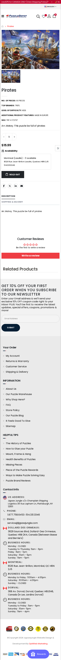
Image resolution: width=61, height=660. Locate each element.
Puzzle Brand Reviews (18, 480)
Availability (11, 150)
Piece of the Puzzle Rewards (22, 470)
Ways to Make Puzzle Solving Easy (25, 475)
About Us (11, 389)
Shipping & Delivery (17, 372)
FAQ (8, 405)
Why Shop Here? (15, 399)
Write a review (31, 255)
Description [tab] (8, 196)
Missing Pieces (14, 464)
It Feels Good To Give (18, 421)
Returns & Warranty (17, 361)
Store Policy (13, 410)
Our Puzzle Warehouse (19, 394)
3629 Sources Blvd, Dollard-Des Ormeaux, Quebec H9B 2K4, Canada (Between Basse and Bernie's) (32, 535)
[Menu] (2, 16)
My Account (13, 356)
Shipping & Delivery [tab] (12, 201)
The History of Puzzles (18, 443)
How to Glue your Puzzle (19, 448)
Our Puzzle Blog (15, 415)
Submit (11, 327)
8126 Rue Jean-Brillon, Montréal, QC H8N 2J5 (31, 567)
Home (2, 26)
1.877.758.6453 (15, 514)
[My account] (49, 16)
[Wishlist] (43, 16)
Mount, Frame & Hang (18, 454)
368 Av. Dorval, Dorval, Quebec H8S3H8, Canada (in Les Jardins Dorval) (31, 593)
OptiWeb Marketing (38, 643)
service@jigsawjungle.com (22, 523)
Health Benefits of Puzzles (21, 459)
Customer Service (16, 366)
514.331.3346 (33, 514)
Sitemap (11, 426)
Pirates (8, 90)
